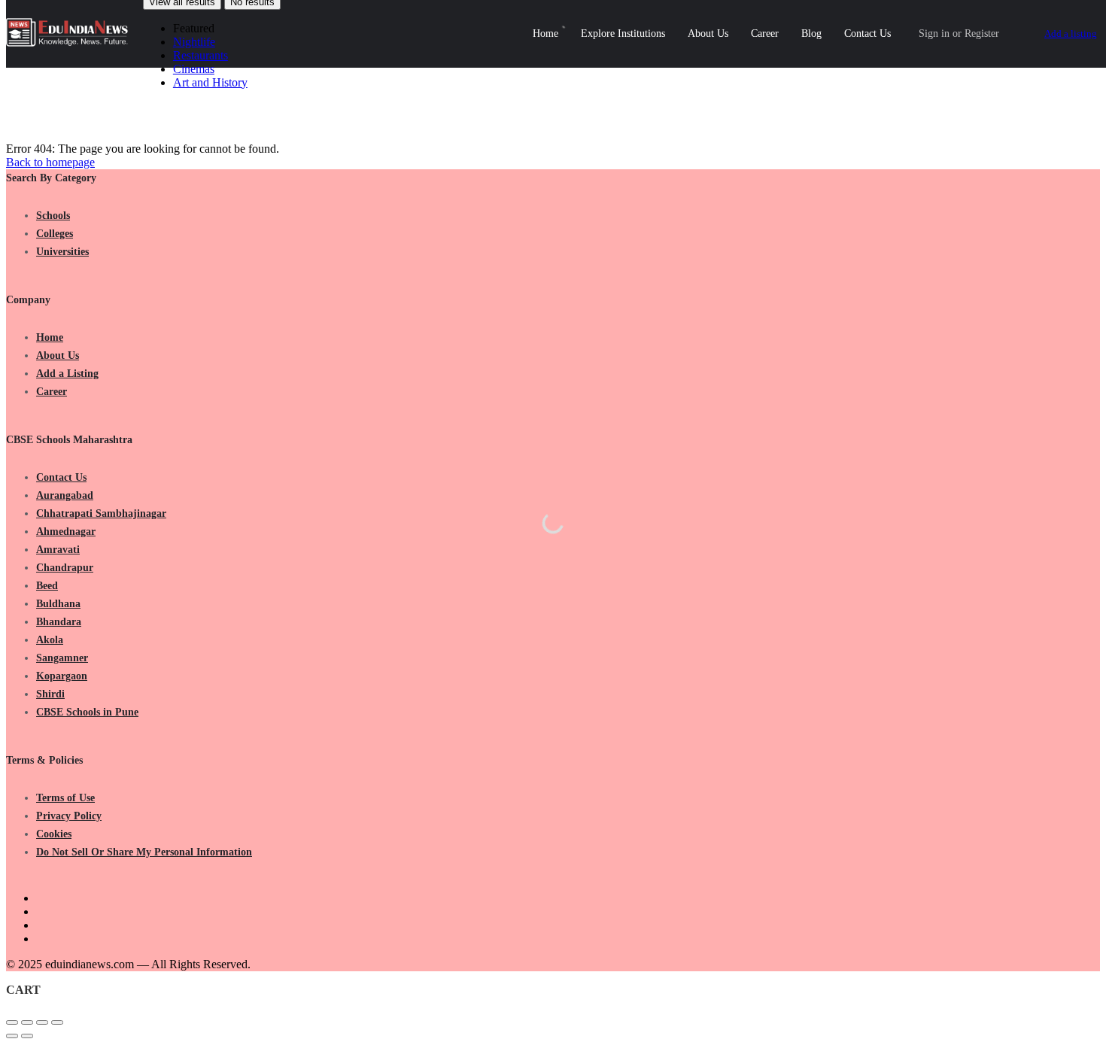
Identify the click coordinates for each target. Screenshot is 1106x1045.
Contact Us (867, 33)
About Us (708, 33)
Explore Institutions (623, 33)
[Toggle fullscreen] (42, 1022)
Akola (49, 640)
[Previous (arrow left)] (12, 1036)
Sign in (934, 33)
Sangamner (62, 658)
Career (765, 33)
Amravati (58, 549)
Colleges (54, 233)
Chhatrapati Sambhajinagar (101, 513)
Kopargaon (61, 676)
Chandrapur (64, 567)
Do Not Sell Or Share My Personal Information (144, 852)
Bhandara (58, 621)
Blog (811, 33)
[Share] (27, 1022)
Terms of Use (65, 797)
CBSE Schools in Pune (87, 712)
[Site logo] (69, 42)
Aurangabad (64, 495)
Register (982, 33)
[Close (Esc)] (12, 1022)
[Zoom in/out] (57, 1022)
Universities (62, 251)
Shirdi (50, 694)
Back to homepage (50, 162)
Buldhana (58, 603)
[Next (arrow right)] (27, 1036)
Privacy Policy (69, 816)
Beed (47, 585)
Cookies (53, 834)
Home (545, 33)
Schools (53, 215)
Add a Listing (67, 373)
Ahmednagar (66, 531)
